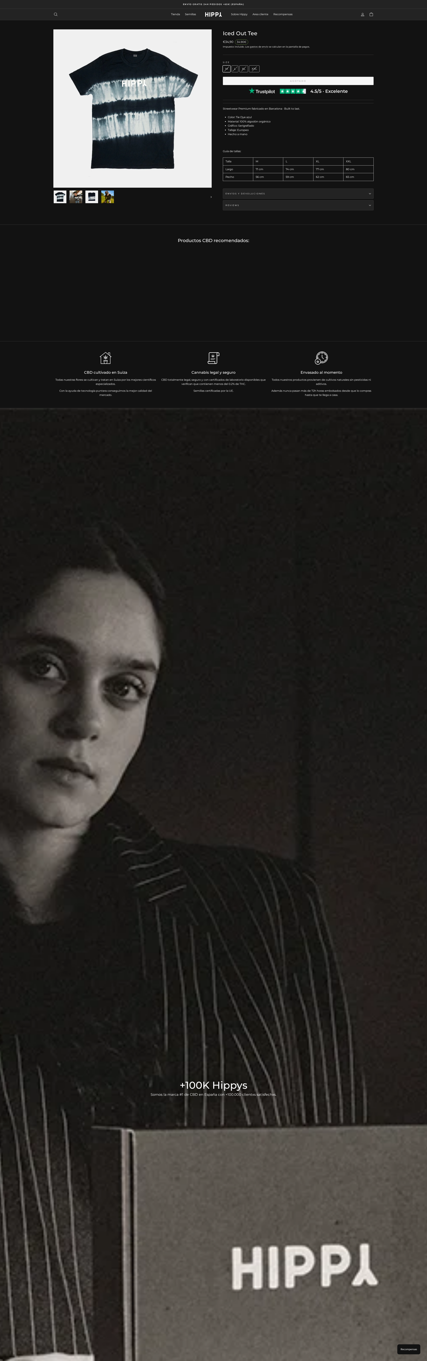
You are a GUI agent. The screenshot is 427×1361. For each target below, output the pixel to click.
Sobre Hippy (239, 14)
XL (243, 68)
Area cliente (260, 14)
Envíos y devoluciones (245, 193)
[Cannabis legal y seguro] (213, 358)
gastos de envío (259, 46)
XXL (254, 68)
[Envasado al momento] (321, 358)
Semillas (190, 14)
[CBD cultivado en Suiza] (105, 358)
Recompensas (283, 14)
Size (226, 62)
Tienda (175, 14)
